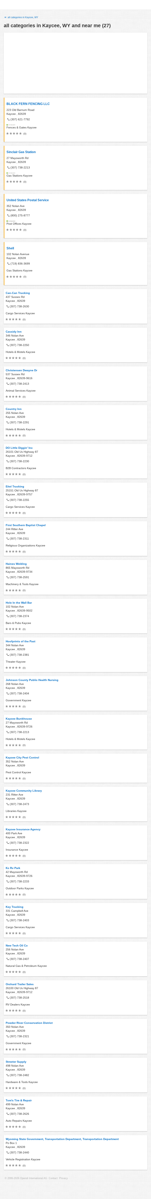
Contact (53, 1178)
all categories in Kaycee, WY (22, 17)
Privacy (63, 1178)
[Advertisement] (75, 63)
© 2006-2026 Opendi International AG (26, 1178)
